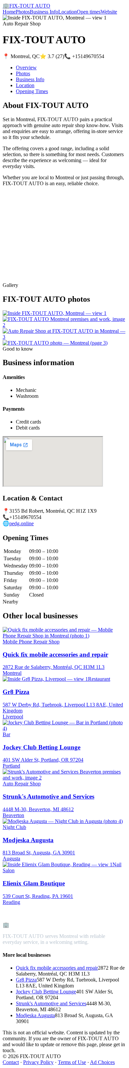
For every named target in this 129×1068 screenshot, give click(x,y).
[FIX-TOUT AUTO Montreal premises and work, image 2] (64, 325)
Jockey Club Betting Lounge (46, 991)
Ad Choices (102, 1062)
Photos (23, 12)
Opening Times (32, 91)
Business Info (44, 12)
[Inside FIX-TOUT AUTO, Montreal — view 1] (55, 313)
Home (9, 12)
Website (109, 12)
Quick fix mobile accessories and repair (57, 968)
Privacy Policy (38, 1062)
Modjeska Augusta (35, 1015)
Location (67, 12)
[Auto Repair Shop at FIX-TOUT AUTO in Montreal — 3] (64, 337)
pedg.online (21, 523)
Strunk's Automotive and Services (51, 1003)
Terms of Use (72, 1062)
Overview (26, 67)
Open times (89, 12)
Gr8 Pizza (26, 979)
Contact (11, 1062)
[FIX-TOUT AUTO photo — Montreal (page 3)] (55, 343)
